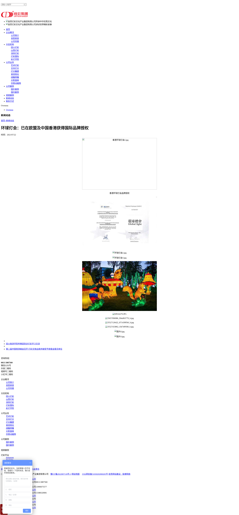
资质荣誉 (15, 38)
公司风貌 (15, 41)
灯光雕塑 (15, 71)
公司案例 (10, 86)
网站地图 (76, 474)
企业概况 (10, 32)
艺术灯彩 (15, 65)
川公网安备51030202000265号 (95, 474)
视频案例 (10, 95)
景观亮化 (15, 74)
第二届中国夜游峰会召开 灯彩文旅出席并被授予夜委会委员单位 (34, 349)
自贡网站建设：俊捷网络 (119, 474)
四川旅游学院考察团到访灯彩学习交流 (23, 344)
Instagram (10, 457)
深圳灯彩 (15, 53)
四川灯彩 (15, 47)
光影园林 (15, 80)
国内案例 (15, 92)
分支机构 (10, 44)
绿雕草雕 (15, 77)
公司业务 (10, 62)
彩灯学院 (15, 59)
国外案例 (15, 89)
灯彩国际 (15, 56)
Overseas (9, 110)
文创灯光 (15, 68)
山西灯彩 (15, 50)
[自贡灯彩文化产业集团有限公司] (15, 17)
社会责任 (35, 469)
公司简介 (15, 35)
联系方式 (10, 101)
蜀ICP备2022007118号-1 (60, 474)
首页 (8, 29)
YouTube (9, 460)
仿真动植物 (16, 83)
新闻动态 (10, 98)
